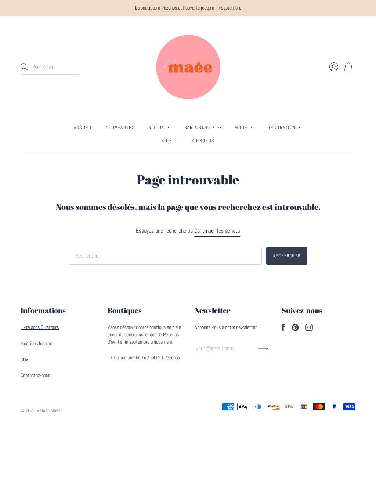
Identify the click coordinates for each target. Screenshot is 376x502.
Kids (167, 140)
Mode (241, 127)
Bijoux (156, 127)
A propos (203, 140)
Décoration (281, 127)
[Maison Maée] (188, 67)
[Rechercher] (24, 67)
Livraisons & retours (40, 327)
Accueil (83, 127)
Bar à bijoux (199, 127)
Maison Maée (48, 410)
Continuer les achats (217, 230)
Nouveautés (120, 127)
